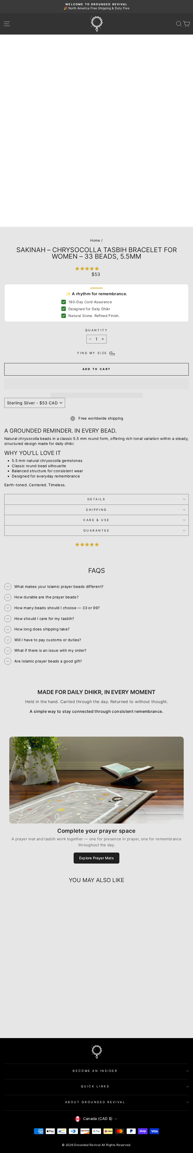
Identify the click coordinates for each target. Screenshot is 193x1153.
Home (95, 240)
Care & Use (96, 520)
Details (96, 499)
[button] (87, 268)
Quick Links (95, 1086)
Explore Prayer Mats (96, 858)
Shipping (96, 510)
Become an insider (95, 1071)
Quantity (96, 330)
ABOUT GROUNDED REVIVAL (95, 1102)
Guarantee (96, 530)
